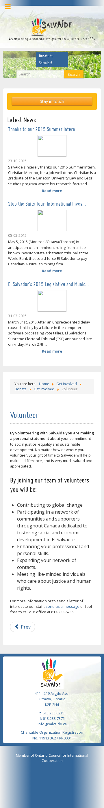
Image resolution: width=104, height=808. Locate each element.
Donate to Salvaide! (46, 59)
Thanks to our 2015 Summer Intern (41, 129)
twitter (50, 9)
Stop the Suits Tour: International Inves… (47, 204)
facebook (42, 9)
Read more (52, 190)
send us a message (62, 606)
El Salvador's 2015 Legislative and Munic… (48, 284)
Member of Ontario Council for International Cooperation (52, 758)
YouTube (59, 9)
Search (74, 74)
